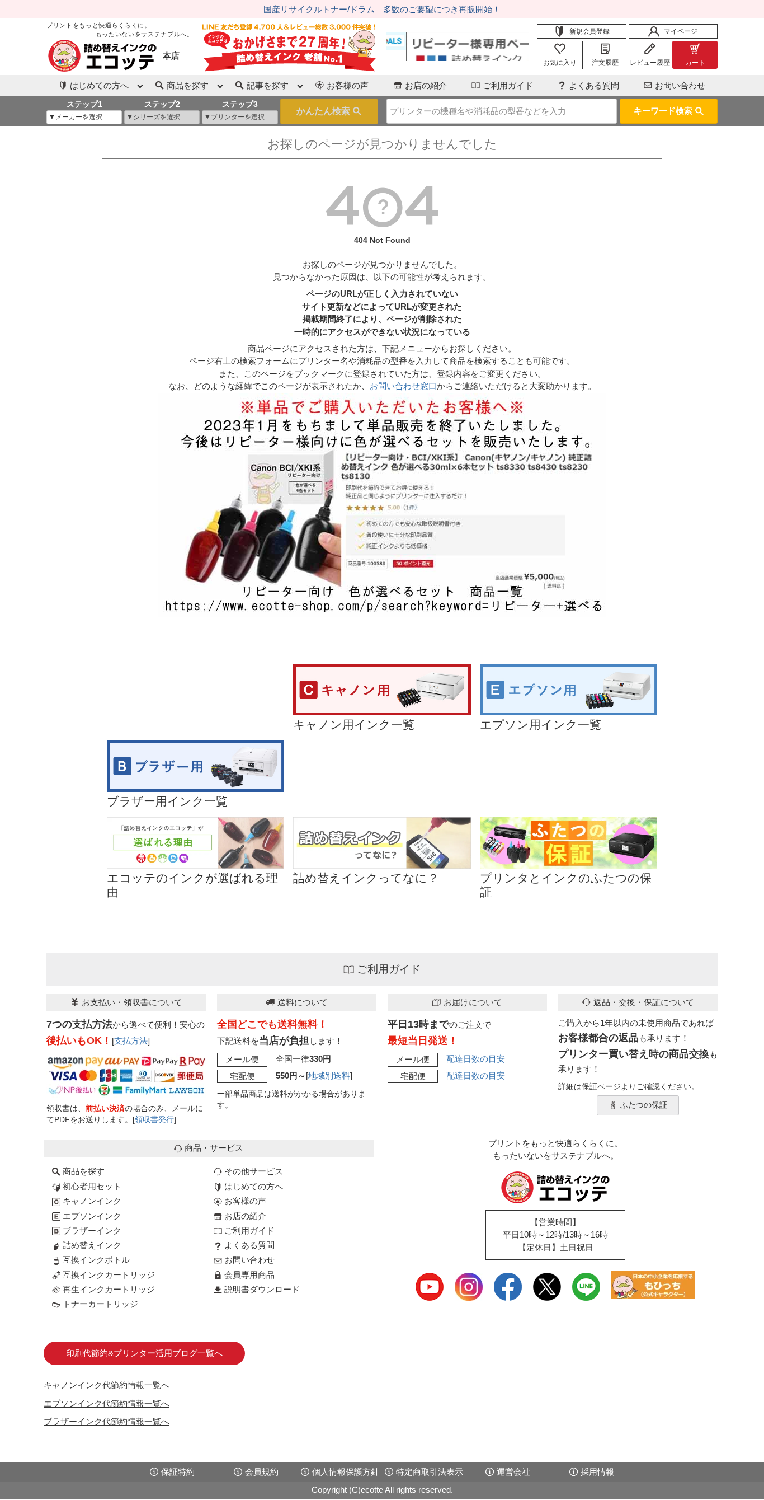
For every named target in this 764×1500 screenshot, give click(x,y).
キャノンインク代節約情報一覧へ (106, 1385)
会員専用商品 (248, 1274)
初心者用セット (90, 1186)
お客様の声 (348, 85)
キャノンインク (90, 1201)
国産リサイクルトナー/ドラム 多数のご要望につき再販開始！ (382, 9)
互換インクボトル (95, 1259)
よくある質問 (594, 85)
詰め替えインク (90, 1245)
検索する (329, 111)
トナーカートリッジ (99, 1304)
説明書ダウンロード (261, 1289)
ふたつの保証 (643, 1105)
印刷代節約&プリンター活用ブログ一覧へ (144, 1353)
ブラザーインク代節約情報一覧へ (106, 1421)
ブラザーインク (90, 1230)
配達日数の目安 (475, 1058)
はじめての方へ (252, 1186)
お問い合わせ (680, 85)
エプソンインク (90, 1216)
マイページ (680, 31)
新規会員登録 (589, 31)
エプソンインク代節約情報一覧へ (106, 1403)
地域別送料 (329, 1075)
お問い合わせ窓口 (403, 386)
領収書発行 (154, 1119)
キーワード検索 (663, 110)
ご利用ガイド (508, 85)
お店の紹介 (426, 85)
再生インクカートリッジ (107, 1289)
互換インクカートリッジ (107, 1274)
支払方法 (131, 1041)
